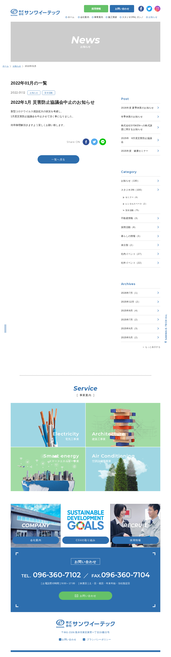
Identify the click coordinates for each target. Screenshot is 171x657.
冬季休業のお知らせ (132, 116)
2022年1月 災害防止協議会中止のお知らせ (53, 102)
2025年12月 (130, 301)
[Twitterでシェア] (94, 141)
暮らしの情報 (131, 236)
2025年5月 (130, 337)
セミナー (132, 197)
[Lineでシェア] (102, 141)
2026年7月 (130, 292)
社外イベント (132, 262)
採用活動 (129, 227)
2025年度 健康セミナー (134, 151)
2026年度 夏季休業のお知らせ (137, 107)
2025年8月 (130, 310)
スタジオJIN (132, 189)
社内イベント (132, 254)
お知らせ (34, 93)
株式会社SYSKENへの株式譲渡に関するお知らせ (136, 127)
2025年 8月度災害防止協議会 (136, 140)
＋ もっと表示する (151, 347)
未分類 (127, 245)
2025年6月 (130, 328)
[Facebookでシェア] (86, 141)
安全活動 (48, 93)
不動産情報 (130, 218)
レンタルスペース (136, 204)
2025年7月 (130, 319)
